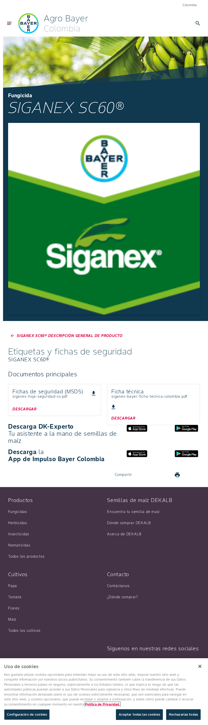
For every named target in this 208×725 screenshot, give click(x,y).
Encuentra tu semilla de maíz (133, 511)
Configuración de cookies (27, 714)
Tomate (15, 597)
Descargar (24, 409)
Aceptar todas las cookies (139, 714)
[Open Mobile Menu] (9, 23)
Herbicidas (17, 523)
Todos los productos (26, 556)
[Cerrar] (199, 666)
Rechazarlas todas (183, 714)
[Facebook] (141, 475)
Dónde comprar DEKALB (129, 523)
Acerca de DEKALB (124, 534)
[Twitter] (153, 475)
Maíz (12, 619)
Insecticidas (18, 534)
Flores (14, 608)
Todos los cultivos (24, 630)
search (198, 23)
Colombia (190, 5)
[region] (104, 691)
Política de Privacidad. (102, 704)
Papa (12, 586)
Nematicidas (19, 545)
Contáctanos (118, 586)
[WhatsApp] (165, 475)
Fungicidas (17, 511)
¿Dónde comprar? (122, 597)
